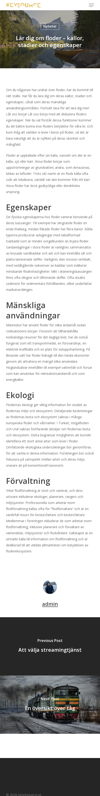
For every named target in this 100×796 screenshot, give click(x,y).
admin (50, 603)
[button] (91, 5)
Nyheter (50, 26)
